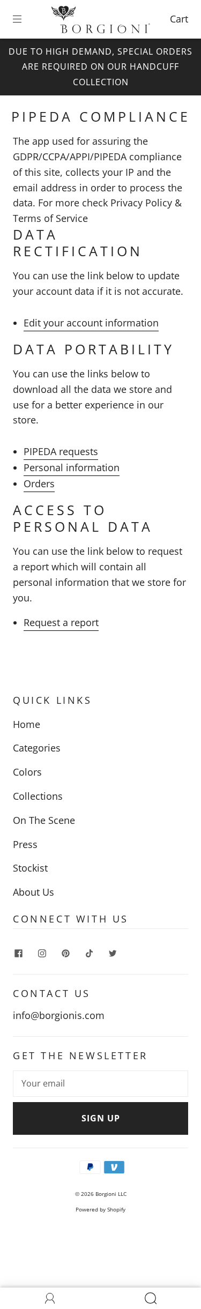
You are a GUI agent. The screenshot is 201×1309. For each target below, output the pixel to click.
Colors (27, 771)
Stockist (30, 867)
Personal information (72, 467)
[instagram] (42, 953)
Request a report (61, 622)
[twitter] (112, 953)
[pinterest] (65, 953)
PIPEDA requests (61, 451)
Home (26, 724)
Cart (179, 18)
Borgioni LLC (110, 1194)
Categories (37, 747)
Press (25, 844)
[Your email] (100, 1083)
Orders (39, 483)
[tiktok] (89, 953)
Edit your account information (91, 322)
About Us (33, 892)
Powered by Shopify (100, 1209)
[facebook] (18, 953)
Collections (38, 796)
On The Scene (44, 820)
